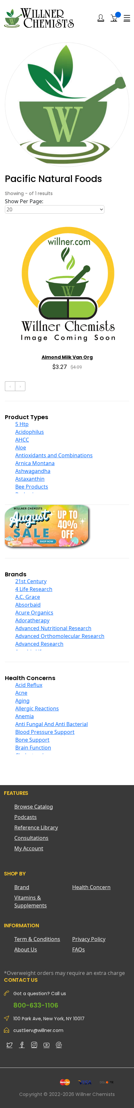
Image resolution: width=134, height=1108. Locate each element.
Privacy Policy (88, 939)
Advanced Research (39, 643)
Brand (21, 887)
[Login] (101, 18)
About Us (25, 949)
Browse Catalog (33, 806)
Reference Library (36, 827)
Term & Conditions (37, 939)
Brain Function (33, 747)
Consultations (31, 838)
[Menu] (127, 18)
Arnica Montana (35, 463)
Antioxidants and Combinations (54, 455)
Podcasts (25, 817)
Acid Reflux (28, 685)
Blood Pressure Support (44, 732)
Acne (21, 692)
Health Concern (91, 887)
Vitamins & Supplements (30, 901)
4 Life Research (33, 589)
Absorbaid (28, 604)
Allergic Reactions (37, 708)
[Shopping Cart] (114, 17)
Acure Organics (34, 612)
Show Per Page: (24, 201)
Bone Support (32, 739)
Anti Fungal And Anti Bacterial (51, 724)
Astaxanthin (30, 478)
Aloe (20, 447)
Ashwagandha (32, 471)
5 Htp (22, 424)
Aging (22, 700)
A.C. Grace (27, 596)
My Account (28, 848)
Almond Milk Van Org (67, 357)
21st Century (31, 581)
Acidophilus (29, 431)
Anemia (24, 716)
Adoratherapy (32, 620)
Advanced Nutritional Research (53, 628)
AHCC (22, 439)
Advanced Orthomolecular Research (59, 636)
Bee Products (31, 486)
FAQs (78, 949)
